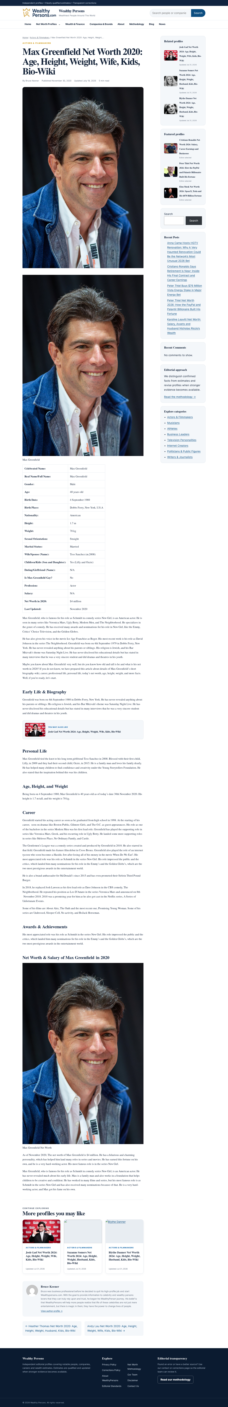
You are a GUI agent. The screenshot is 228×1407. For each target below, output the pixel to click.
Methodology (136, 24)
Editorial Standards (111, 1386)
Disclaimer (132, 1380)
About (121, 24)
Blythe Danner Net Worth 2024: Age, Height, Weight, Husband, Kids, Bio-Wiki (124, 1255)
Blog (151, 24)
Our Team (132, 1374)
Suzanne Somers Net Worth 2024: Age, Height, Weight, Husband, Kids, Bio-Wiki (82, 1257)
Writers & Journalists (180, 457)
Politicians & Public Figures (184, 451)
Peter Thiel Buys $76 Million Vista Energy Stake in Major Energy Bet (184, 290)
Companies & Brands (101, 24)
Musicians (173, 422)
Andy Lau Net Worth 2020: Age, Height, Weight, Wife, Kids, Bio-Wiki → (112, 1328)
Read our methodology (175, 1379)
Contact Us (133, 1386)
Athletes (172, 428)
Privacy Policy (109, 1364)
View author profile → (52, 1311)
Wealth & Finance (75, 24)
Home (28, 24)
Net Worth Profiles (46, 24)
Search (198, 13)
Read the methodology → (180, 396)
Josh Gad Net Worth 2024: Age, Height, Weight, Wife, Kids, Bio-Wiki (84, 731)
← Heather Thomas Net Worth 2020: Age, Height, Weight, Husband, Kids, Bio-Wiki (51, 1328)
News (162, 24)
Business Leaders (178, 434)
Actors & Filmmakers (39, 37)
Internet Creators (177, 445)
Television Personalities (181, 440)
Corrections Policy (111, 1370)
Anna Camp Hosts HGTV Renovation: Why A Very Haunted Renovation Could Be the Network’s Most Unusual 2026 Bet (184, 251)
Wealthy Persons (72, 10)
